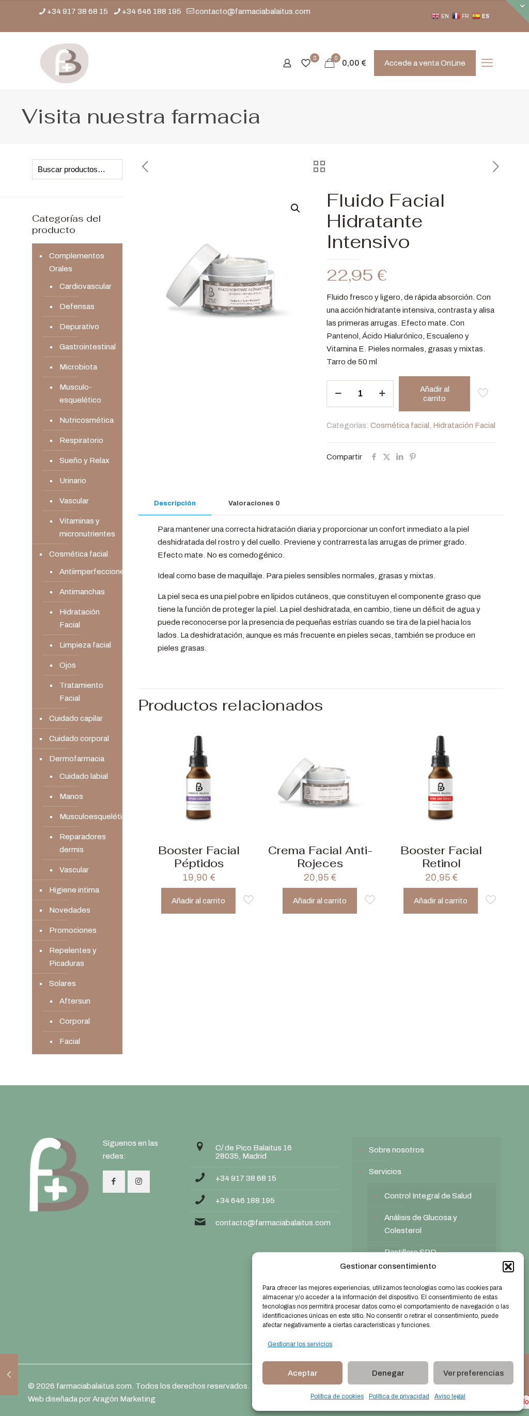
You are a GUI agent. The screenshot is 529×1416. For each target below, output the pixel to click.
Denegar (388, 1373)
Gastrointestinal (85, 347)
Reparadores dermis (82, 843)
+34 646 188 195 (151, 11)
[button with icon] (114, 1182)
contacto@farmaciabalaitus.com (252, 11)
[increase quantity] (382, 394)
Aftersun (74, 1001)
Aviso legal (449, 1396)
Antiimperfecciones (85, 571)
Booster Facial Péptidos (199, 856)
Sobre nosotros (396, 1150)
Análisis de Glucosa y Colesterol (420, 1224)
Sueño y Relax (84, 460)
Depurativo (79, 326)
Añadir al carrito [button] (198, 901)
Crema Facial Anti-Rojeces (320, 856)
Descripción (175, 503)
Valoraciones (253, 503)
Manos (71, 796)
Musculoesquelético (85, 816)
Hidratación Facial (464, 425)
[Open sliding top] (517, 11)
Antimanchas (82, 592)
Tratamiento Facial (81, 691)
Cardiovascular (85, 286)
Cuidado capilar (76, 718)
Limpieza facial (85, 645)
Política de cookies (337, 1396)
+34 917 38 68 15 (77, 11)
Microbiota (78, 367)
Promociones (73, 930)
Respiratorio (81, 440)
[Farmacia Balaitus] (64, 63)
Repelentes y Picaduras (73, 956)
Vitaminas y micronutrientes (85, 527)
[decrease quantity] (338, 394)
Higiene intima (74, 890)
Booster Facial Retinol (441, 856)
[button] (508, 1266)
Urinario (72, 480)
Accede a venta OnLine (424, 63)
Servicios (385, 1171)
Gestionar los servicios (300, 1344)
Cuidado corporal (79, 738)
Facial (69, 1041)
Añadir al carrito (434, 394)
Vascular (74, 501)
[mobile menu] (487, 63)
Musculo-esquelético (80, 393)
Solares (62, 983)
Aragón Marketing (123, 1399)
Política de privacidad (399, 1396)
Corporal (74, 1021)
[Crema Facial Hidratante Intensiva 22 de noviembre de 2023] (9, 1374)
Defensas (77, 306)
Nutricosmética (85, 420)
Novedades (69, 910)
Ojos (67, 665)
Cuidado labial (83, 776)
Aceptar (302, 1373)
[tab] (174, 503)
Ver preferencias (473, 1373)
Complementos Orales (76, 262)
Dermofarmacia (76, 759)
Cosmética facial (399, 425)
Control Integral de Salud (428, 1196)
